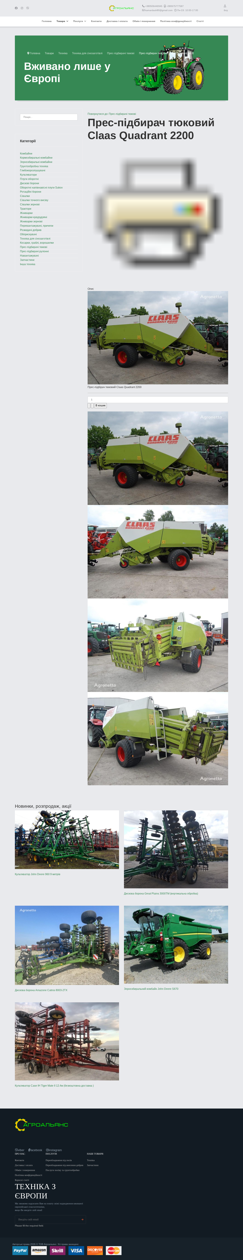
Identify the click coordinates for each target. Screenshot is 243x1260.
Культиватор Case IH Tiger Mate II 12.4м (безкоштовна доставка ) (54, 1085)
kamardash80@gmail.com (159, 10)
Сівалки (25, 196)
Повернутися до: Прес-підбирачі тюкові (112, 113)
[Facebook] (16, 8)
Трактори (25, 208)
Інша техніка (27, 264)
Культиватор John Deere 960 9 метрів (37, 874)
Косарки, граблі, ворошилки (37, 242)
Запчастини (27, 260)
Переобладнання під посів (59, 1160)
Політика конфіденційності (176, 21)
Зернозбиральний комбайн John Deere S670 (151, 988)
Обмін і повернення (144, 21)
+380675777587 (175, 6)
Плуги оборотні (29, 179)
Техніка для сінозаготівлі (35, 238)
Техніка (91, 1160)
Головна (47, 21)
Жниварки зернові (31, 221)
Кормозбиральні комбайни (36, 157)
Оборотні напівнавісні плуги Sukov (41, 187)
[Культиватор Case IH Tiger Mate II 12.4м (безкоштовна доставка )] (67, 1041)
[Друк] (158, 213)
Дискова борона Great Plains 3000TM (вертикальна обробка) (161, 893)
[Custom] (27, 8)
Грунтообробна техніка (34, 166)
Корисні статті (22, 1180)
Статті (200, 21)
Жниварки (26, 213)
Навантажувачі (29, 255)
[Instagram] (22, 8)
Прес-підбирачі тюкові (33, 247)
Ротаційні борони (30, 191)
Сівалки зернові (30, 204)
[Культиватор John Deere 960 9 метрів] (67, 839)
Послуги (78, 21)
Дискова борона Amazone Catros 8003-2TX (41, 990)
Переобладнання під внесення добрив (64, 1165)
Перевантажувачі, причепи (36, 225)
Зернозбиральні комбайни (36, 162)
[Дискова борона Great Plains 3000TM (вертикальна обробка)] (176, 849)
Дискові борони (29, 183)
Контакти (96, 21)
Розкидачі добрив (30, 230)
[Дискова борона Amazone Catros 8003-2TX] (67, 945)
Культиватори (28, 174)
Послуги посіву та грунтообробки (63, 1170)
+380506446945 (153, 6)
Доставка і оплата (117, 21)
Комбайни (26, 153)
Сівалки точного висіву (34, 200)
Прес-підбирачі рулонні (34, 251)
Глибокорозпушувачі (32, 170)
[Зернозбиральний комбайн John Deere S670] (176, 944)
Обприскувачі (28, 234)
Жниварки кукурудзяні (33, 217)
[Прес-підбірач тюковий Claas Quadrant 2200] (158, 337)
